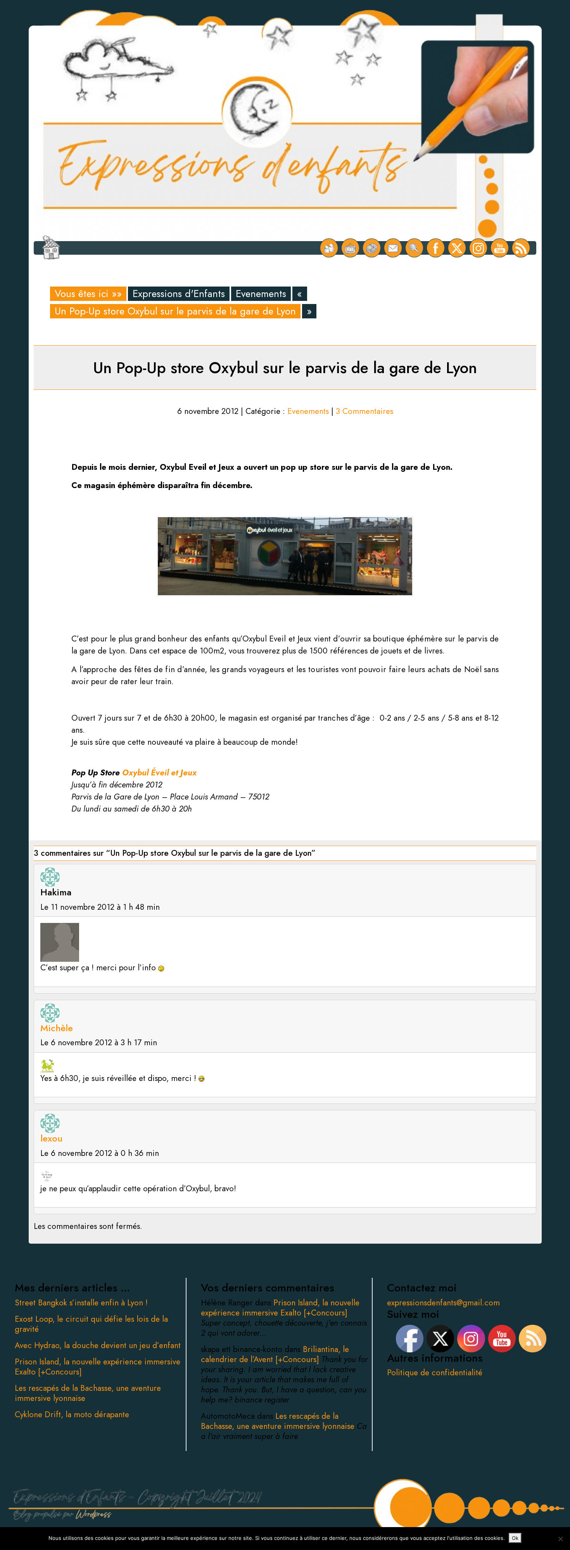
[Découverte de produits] (371, 248)
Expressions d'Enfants (179, 294)
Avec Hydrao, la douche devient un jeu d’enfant (98, 1345)
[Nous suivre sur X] (457, 248)
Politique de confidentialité (434, 1372)
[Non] (560, 1539)
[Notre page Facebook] (435, 248)
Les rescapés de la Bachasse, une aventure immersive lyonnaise (88, 1393)
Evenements (261, 294)
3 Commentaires (364, 411)
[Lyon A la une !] (329, 248)
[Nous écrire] (393, 248)
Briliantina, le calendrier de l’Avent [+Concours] (275, 1354)
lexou (51, 1138)
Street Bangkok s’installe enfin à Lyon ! (81, 1302)
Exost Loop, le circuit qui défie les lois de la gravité (91, 1324)
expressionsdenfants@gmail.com (443, 1302)
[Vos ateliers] (350, 248)
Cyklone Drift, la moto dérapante (72, 1414)
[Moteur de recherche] (414, 248)
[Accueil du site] (51, 248)
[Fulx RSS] (521, 248)
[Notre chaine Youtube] (499, 248)
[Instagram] (478, 248)
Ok (515, 1538)
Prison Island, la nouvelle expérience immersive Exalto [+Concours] (97, 1367)
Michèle (56, 1028)
